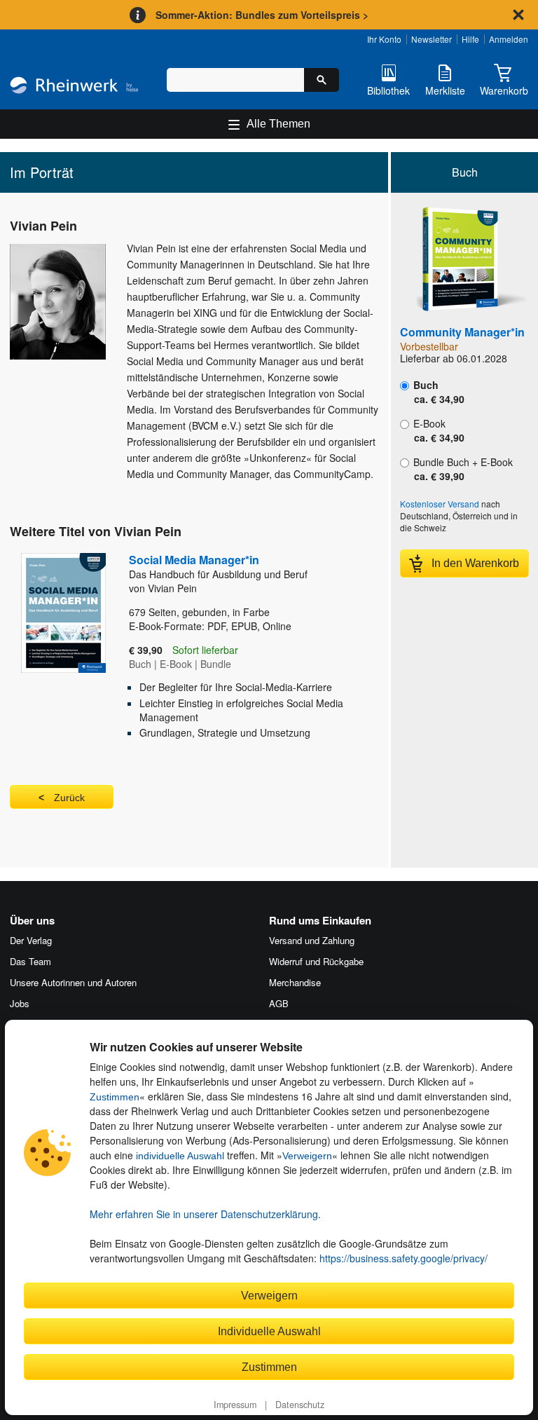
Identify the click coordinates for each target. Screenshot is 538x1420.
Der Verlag (31, 940)
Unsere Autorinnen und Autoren (73, 982)
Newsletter (431, 39)
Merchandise (295, 982)
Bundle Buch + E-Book (462, 469)
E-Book (437, 430)
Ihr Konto (384, 39)
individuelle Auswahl (180, 1155)
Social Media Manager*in (218, 566)
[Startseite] (74, 86)
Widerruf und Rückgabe (316, 961)
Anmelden (508, 39)
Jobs (19, 1003)
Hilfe (470, 39)
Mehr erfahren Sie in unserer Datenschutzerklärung (204, 1214)
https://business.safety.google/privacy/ (403, 1258)
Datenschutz (299, 1404)
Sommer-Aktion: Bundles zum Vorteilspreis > (262, 15)
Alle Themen (278, 124)
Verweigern (307, 1155)
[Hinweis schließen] (518, 15)
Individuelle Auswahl (269, 1331)
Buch (437, 392)
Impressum (235, 1404)
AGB (279, 1003)
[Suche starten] (321, 80)
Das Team (30, 961)
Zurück (69, 797)
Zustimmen (114, 1096)
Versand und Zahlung (311, 940)
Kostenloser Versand (439, 504)
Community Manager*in (462, 332)
